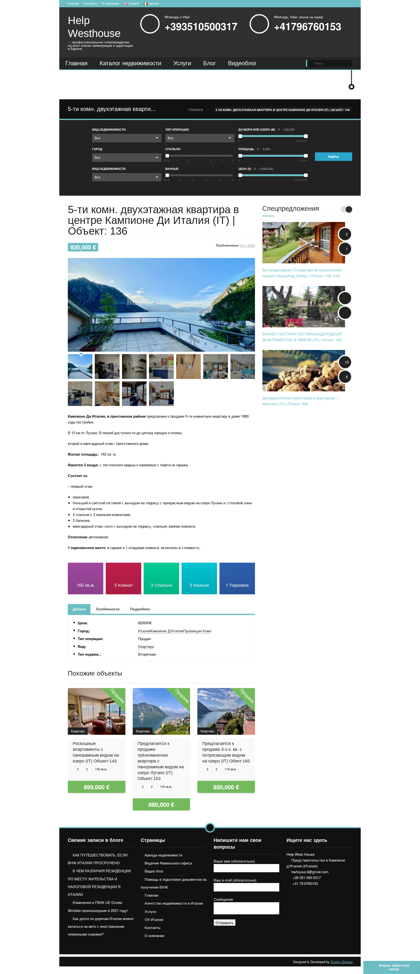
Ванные (172, 168)
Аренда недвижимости (163, 854)
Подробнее (140, 609)
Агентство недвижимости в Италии (174, 903)
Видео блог (154, 870)
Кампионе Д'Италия (166, 630)
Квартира (146, 646)
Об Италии (154, 919)
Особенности (108, 609)
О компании (110, 3)
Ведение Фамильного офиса (168, 862)
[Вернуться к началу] (210, 828)
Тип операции (177, 129)
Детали (79, 609)
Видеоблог (242, 63)
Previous (344, 209)
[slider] (167, 155)
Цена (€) (255, 168)
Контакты (90, 3)
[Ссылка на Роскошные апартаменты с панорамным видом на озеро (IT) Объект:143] (85, 711)
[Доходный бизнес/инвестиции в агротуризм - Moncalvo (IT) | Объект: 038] (303, 370)
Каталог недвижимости (130, 63)
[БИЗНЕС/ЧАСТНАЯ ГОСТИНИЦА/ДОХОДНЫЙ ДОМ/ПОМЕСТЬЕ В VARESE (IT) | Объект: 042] (303, 306)
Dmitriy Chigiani (342, 961)
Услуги (182, 63)
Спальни (172, 149)
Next (349, 209)
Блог (209, 63)
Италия (144, 630)
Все (97, 137)
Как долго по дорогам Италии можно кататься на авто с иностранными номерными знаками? (100, 926)
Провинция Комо (197, 630)
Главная (73, 3)
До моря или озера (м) (266, 129)
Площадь (254, 149)
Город (97, 149)
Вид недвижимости (109, 129)
